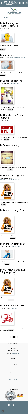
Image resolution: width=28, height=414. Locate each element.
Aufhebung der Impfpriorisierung (9, 24)
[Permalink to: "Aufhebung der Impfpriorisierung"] (7, 37)
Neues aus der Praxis (13, 30)
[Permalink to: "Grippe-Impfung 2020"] (7, 191)
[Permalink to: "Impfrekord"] (7, 65)
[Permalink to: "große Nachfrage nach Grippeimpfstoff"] (7, 286)
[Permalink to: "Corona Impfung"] (7, 157)
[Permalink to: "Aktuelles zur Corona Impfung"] (7, 129)
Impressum (12, 377)
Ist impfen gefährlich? (14, 243)
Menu (6, 17)
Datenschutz (18, 409)
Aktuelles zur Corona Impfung (12, 116)
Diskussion (14, 246)
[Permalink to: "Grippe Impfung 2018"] (7, 318)
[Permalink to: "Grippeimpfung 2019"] (7, 224)
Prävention (22, 57)
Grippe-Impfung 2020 (14, 175)
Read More (2, 49)
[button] (3, 411)
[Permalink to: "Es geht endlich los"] (7, 95)
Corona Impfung (11, 145)
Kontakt (25, 409)
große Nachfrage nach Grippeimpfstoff (13, 271)
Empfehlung (7, 179)
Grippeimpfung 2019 (13, 210)
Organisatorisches (4, 30)
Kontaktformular (15, 353)
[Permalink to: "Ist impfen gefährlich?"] (7, 254)
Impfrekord (8, 55)
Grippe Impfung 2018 (13, 305)
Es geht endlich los (12, 80)
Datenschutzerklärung (13, 379)
